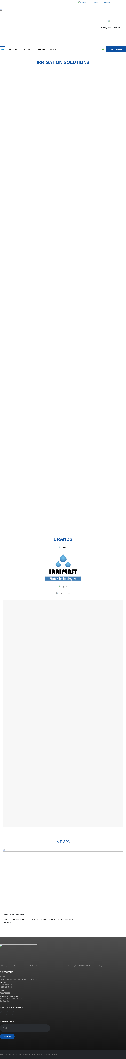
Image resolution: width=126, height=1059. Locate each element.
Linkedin (14, 1013)
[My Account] (124, 25)
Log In (96, 2)
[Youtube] (120, 2)
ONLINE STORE (116, 49)
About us (13, 49)
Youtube (8, 1013)
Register (107, 2)
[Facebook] (116, 2)
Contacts (53, 49)
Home (2, 49)
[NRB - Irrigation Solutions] (37, 25)
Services (41, 49)
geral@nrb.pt (5, 993)
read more (7, 922)
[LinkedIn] (124, 2)
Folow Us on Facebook (13, 915)
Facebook (2, 1013)
